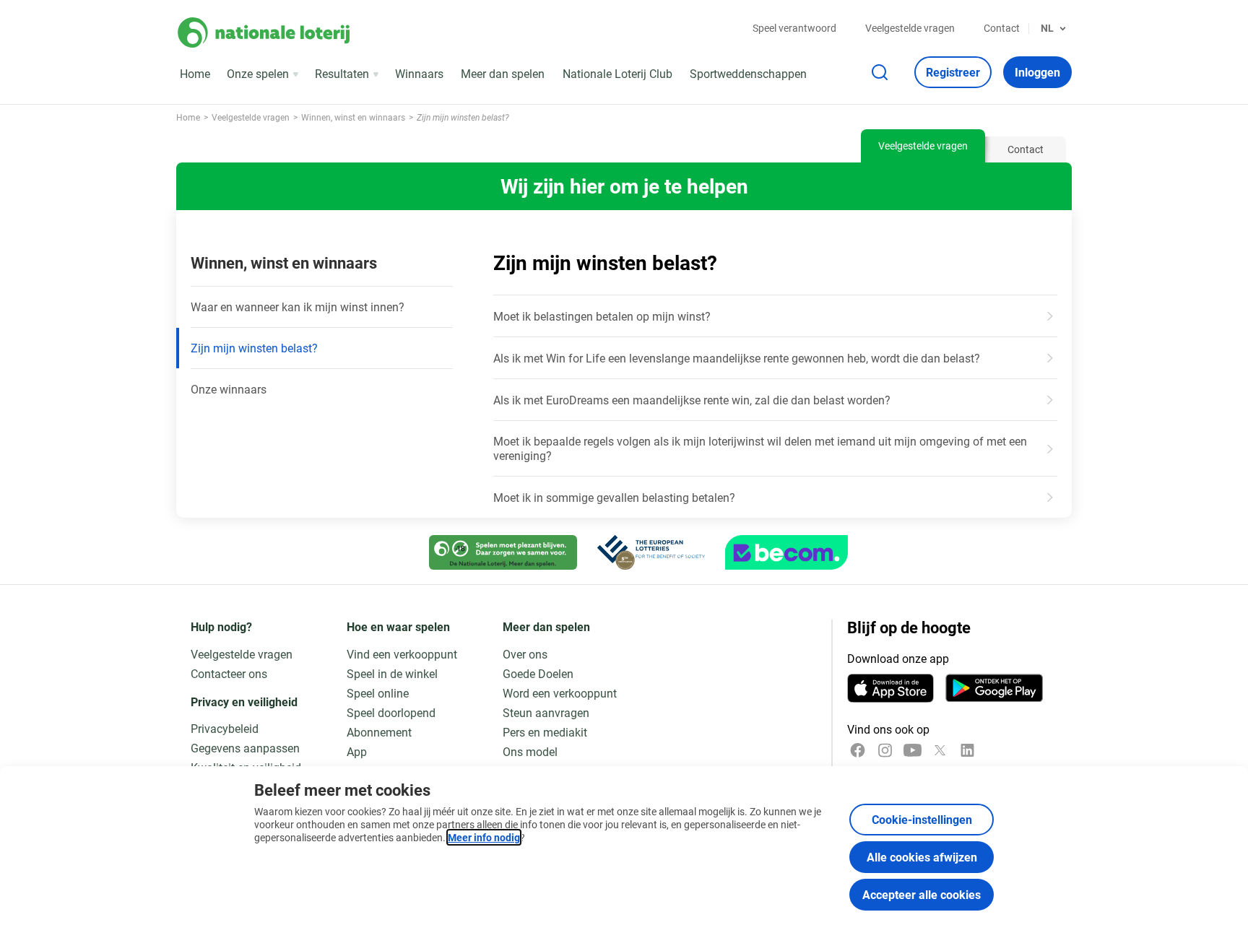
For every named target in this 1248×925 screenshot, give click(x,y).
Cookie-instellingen (922, 819)
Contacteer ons (229, 673)
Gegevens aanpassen (245, 747)
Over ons (525, 653)
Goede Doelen (538, 673)
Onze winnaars (228, 388)
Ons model (530, 751)
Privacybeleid (225, 728)
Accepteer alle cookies (921, 894)
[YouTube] (913, 750)
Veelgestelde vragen (910, 28)
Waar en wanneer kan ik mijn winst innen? (297, 306)
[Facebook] (858, 750)
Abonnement (379, 731)
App (357, 751)
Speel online (378, 692)
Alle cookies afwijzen (922, 856)
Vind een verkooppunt (402, 653)
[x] (940, 750)
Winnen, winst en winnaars (284, 262)
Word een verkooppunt (560, 692)
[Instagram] (885, 750)
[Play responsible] (503, 552)
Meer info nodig (484, 837)
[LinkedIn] (967, 750)
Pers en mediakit (545, 731)
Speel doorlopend (391, 712)
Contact (1002, 28)
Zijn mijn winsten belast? (254, 347)
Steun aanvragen (546, 712)
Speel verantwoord (794, 28)
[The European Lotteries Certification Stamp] (651, 552)
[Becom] (786, 552)
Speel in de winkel (392, 673)
